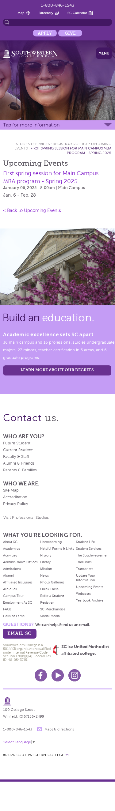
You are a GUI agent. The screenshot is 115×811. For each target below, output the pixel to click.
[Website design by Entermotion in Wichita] (67, 755)
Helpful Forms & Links (57, 548)
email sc (19, 633)
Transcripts (84, 569)
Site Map (11, 490)
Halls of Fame (14, 616)
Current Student (18, 450)
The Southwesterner (92, 555)
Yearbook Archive (89, 600)
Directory (46, 13)
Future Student (16, 443)
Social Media (50, 616)
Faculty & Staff (16, 457)
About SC (10, 542)
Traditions (84, 562)
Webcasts (83, 593)
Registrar (47, 602)
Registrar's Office (70, 144)
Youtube (58, 675)
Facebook (41, 675)
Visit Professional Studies (26, 517)
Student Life (85, 542)
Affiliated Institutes (18, 582)
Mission (46, 569)
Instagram (74, 675)
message (39, 729)
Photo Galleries (52, 582)
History (45, 555)
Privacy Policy (15, 504)
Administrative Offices (20, 562)
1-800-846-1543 (57, 5)
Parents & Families (20, 470)
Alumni (8, 575)
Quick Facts (49, 589)
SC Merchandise (52, 609)
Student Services (33, 144)
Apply (45, 33)
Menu (103, 53)
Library (45, 562)
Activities (10, 555)
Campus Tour (13, 596)
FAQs (7, 609)
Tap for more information (31, 124)
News (44, 575)
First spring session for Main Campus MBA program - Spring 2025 (71, 150)
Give (70, 33)
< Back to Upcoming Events (32, 210)
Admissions (12, 569)
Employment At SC (17, 602)
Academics (11, 548)
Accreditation (15, 497)
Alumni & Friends (19, 463)
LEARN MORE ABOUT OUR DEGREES (57, 370)
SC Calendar (77, 13)
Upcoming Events (89, 587)
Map (21, 13)
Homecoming (51, 542)
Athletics (10, 589)
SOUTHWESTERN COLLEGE (40, 755)
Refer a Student (52, 596)
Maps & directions (59, 729)
